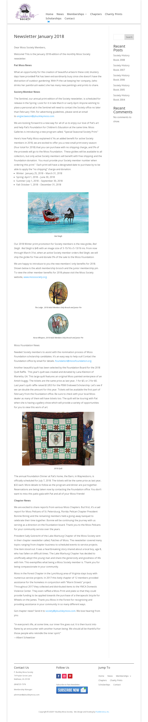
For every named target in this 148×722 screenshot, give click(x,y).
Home (49, 14)
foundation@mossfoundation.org (73, 361)
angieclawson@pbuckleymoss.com (35, 116)
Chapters (96, 14)
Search (129, 37)
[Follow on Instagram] (64, 676)
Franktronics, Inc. (102, 712)
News (60, 14)
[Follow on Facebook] (58, 676)
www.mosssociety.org (35, 277)
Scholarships (53, 18)
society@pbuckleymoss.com (60, 610)
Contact (70, 18)
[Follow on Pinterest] (70, 676)
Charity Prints (113, 14)
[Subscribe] (72, 693)
